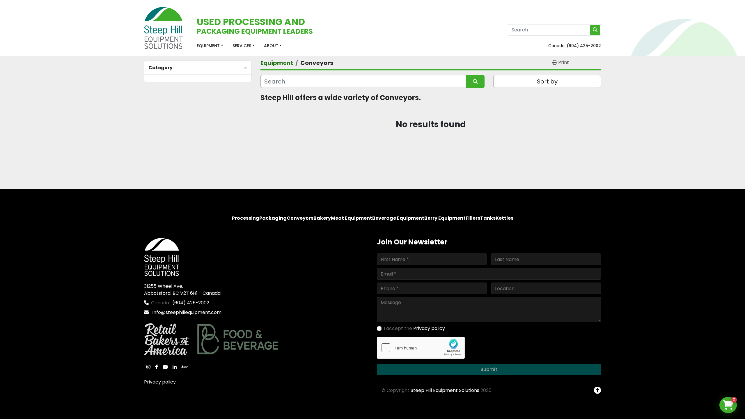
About (271, 46)
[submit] (595, 30)
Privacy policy (160, 382)
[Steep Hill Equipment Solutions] (161, 256)
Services (242, 46)
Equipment (208, 46)
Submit (488, 369)
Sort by (547, 81)
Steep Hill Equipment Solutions (445, 390)
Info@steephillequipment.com (186, 312)
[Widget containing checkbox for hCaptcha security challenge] (421, 348)
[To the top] (597, 390)
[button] (210, 46)
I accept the (414, 328)
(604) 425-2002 (584, 46)
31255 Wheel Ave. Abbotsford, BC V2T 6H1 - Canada (182, 290)
